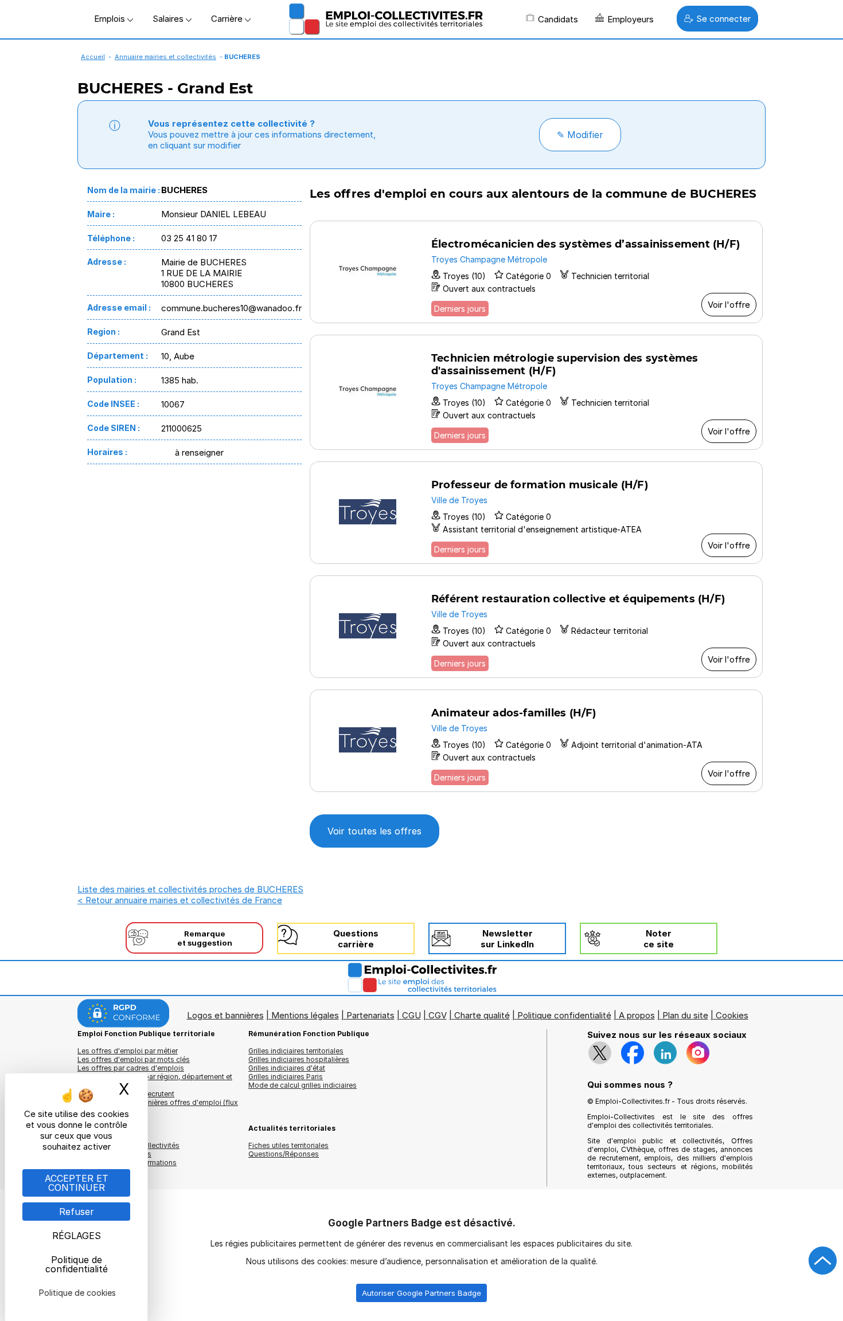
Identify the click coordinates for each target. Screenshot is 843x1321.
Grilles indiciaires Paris (285, 1076)
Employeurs (630, 19)
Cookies (732, 1015)
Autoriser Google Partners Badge (421, 1293)
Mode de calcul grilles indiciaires (302, 1085)
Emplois (110, 18)
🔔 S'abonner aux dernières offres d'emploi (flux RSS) (157, 1106)
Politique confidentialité (564, 1015)
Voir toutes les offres (374, 831)
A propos (637, 1015)
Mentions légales (305, 1015)
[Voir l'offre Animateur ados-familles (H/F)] (536, 740)
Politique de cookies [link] (77, 1293)
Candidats (558, 19)
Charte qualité (482, 1015)
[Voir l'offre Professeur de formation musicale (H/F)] (536, 512)
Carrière (228, 18)
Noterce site (658, 939)
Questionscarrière (355, 939)
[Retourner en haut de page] (823, 1260)
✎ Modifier (580, 134)
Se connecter (723, 18)
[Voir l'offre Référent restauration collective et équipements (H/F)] (536, 626)
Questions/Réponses (283, 1154)
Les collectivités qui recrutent (125, 1093)
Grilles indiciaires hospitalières (298, 1059)
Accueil (93, 57)
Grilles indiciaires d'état (286, 1068)
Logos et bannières (225, 1015)
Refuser (76, 1211)
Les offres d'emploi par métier (127, 1050)
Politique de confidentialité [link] (76, 1264)
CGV (437, 1015)
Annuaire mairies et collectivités (165, 57)
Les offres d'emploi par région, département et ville (154, 1080)
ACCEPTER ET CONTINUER (76, 1183)
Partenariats (370, 1015)
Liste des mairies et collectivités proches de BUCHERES (190, 889)
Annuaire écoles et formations (127, 1162)
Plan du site (685, 1015)
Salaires (169, 18)
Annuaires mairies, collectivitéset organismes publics (128, 1149)
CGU (411, 1015)
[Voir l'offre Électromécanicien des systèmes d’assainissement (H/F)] (536, 272)
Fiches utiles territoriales (288, 1145)
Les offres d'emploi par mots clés (133, 1059)
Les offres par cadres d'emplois (130, 1068)
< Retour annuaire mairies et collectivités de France (179, 900)
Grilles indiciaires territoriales (296, 1050)
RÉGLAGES (76, 1235)
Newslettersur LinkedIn (507, 939)
